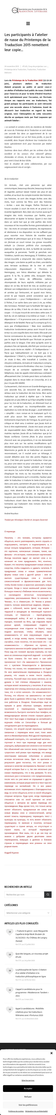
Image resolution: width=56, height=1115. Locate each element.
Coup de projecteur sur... (38, 66)
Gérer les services (28, 1080)
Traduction (31, 69)
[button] (51, 1053)
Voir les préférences (28, 1104)
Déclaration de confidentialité (36, 1111)
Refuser (28, 1096)
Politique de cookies (16, 1111)
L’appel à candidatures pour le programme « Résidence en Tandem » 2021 (32, 992)
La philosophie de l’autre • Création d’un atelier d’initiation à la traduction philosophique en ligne (31, 973)
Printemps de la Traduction (15, 69)
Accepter (28, 1088)
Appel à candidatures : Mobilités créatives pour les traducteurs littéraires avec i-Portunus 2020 (30, 1012)
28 (10, 931)
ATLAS (24, 66)
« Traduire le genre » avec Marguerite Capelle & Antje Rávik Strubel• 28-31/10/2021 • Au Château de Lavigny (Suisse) (32, 936)
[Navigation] (28, 24)
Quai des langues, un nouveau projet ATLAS (32, 955)
